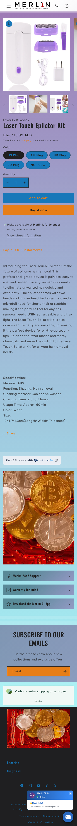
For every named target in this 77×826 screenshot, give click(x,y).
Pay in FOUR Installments (22, 250)
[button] (8, 6)
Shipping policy (52, 816)
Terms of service (29, 816)
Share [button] (11, 433)
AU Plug (37, 155)
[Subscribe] (65, 671)
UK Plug (60, 155)
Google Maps (14, 771)
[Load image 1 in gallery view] (18, 104)
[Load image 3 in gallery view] (59, 104)
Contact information (40, 822)
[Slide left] (4, 105)
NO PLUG (38, 165)
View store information (24, 235)
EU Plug (14, 165)
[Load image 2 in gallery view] (38, 104)
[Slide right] (73, 105)
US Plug (14, 155)
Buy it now (38, 210)
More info (38, 701)
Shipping (26, 140)
